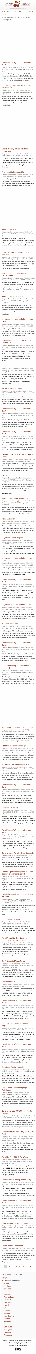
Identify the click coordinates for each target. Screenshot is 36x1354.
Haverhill (7, 1300)
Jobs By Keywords (19, 1343)
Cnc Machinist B (8, 982)
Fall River (7, 1294)
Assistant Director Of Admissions (15, 498)
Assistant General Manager (13, 296)
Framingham (9, 1297)
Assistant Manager (9, 229)
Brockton (7, 1286)
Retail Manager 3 (8, 519)
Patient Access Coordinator (12, 1246)
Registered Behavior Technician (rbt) (17, 605)
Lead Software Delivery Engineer (15, 1223)
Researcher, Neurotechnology (14, 746)
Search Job (7, 1343)
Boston (6, 1283)
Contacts (29, 1343)
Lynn (6, 1308)
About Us (11, 1340)
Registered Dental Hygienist (13, 538)
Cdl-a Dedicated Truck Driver (13, 961)
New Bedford (9, 1316)
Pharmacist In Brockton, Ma (13, 172)
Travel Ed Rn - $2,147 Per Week (15, 1157)
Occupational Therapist (11, 919)
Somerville (8, 1327)
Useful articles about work (23, 1340)
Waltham (7, 1332)
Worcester (8, 1335)
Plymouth (7, 1321)
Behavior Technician (10, 624)
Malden (7, 1311)
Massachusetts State (12, 1281)
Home (5, 1340)
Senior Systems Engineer (12, 388)
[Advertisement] (18, 40)
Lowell (6, 1305)
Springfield (8, 1330)
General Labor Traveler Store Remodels (18, 853)
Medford (7, 1313)
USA (5, 1278)
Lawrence (8, 1302)
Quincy (6, 1324)
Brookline (7, 1289)
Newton (7, 1319)
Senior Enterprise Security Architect (16, 765)
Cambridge (8, 1292)
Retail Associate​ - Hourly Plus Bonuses (17, 727)
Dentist (4, 366)
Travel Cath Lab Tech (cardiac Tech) (16, 1180)
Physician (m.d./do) (10, 808)
